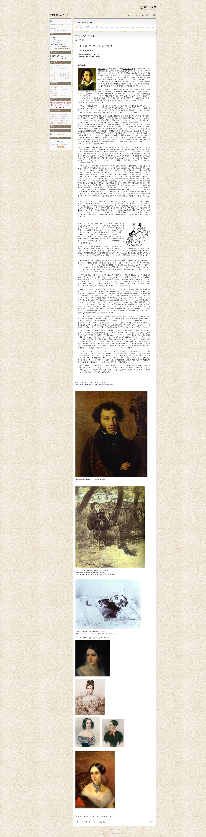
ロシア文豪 (107, 816)
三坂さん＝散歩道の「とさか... (60, 123)
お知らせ (144, 15)
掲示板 (154, 15)
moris (105, 833)
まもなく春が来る (56, 87)
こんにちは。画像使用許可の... (60, 114)
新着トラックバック (57, 126)
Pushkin (85, 816)
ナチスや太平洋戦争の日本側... (60, 119)
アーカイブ (54, 52)
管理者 (56, 30)
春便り (52, 91)
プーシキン (92, 816)
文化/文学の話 (79, 40)
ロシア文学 (99, 816)
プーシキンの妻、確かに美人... (60, 116)
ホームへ (130, 15)
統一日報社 (122, 833)
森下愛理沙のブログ (59, 15)
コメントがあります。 (100, 822)
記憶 (53, 103)
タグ (149, 15)
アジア (65, 107)
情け (65, 103)
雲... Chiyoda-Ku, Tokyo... (58, 95)
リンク (53, 130)
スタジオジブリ (57, 105)
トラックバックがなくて (83, 822)
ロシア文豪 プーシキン (90, 26)
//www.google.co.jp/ (58, 134)
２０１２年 (59, 107)
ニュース (137, 15)
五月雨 (57, 103)
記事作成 (64, 30)
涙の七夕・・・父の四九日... (59, 89)
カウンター (54, 138)
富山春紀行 (54, 93)
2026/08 (60, 65)
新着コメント (55, 110)
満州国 (61, 103)
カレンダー (54, 62)
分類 (52, 33)
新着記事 (53, 83)
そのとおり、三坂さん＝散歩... (60, 121)
